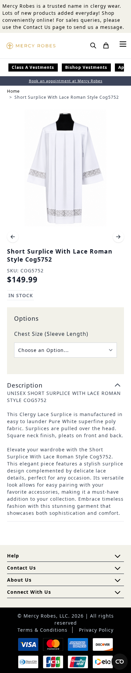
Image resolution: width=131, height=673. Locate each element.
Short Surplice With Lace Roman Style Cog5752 (66, 97)
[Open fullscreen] (65, 167)
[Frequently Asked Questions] (118, 556)
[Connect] (118, 592)
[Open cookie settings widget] (120, 662)
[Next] (118, 236)
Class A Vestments (33, 67)
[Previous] (12, 236)
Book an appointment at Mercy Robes (65, 81)
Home (13, 91)
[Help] (118, 580)
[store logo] (30, 45)
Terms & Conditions (42, 630)
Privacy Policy (96, 630)
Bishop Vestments (86, 67)
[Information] (118, 568)
